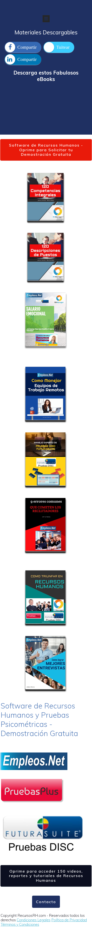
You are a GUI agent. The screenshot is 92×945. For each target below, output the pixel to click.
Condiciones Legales (33, 920)
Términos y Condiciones (20, 924)
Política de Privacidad (69, 920)
